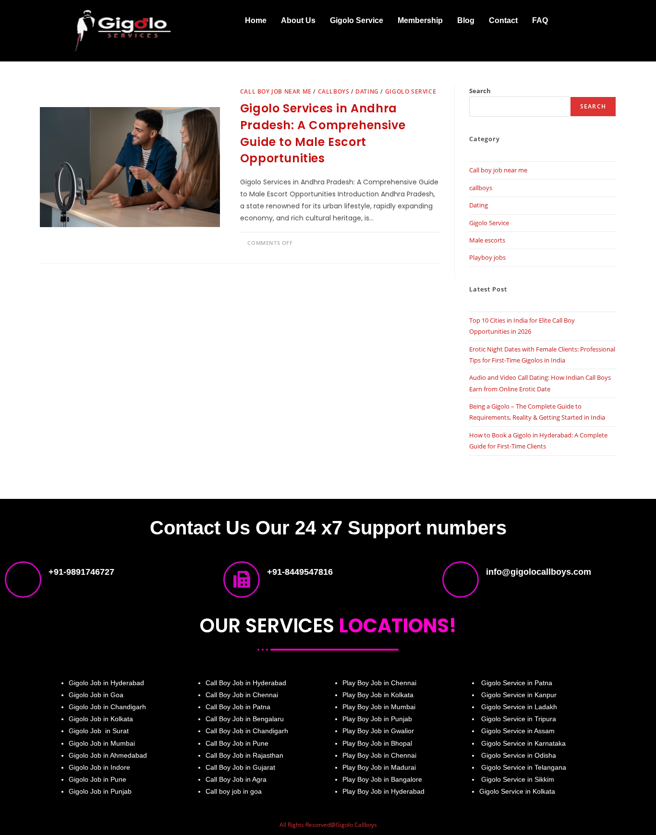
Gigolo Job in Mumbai (102, 743)
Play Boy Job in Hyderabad (383, 791)
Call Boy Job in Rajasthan (244, 755)
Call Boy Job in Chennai (242, 695)
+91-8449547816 (300, 572)
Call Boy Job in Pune (237, 743)
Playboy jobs (487, 257)
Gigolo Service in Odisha (518, 755)
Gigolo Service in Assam (517, 731)
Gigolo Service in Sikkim (516, 779)
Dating (367, 91)
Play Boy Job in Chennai (379, 683)
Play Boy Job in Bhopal (377, 743)
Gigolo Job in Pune (97, 779)
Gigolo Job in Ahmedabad (108, 755)
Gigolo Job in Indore (99, 767)
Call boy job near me (276, 91)
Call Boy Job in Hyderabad (246, 683)
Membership (420, 20)
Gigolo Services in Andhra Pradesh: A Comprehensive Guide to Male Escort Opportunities (322, 133)
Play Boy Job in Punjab (377, 719)
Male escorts (487, 240)
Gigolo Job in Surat (99, 731)
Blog (465, 20)
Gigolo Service (356, 20)
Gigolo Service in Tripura (518, 719)
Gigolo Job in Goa (96, 695)
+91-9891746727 (81, 572)
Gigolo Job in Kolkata (101, 719)
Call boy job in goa (234, 791)
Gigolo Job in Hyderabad (106, 683)
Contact (503, 20)
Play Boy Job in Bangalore (382, 779)
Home (256, 20)
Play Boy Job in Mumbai (378, 707)
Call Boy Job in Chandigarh (247, 731)
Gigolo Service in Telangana (522, 767)
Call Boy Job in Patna (238, 707)
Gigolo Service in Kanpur (519, 695)
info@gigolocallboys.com (538, 572)
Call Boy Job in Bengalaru (245, 719)
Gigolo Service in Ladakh (519, 707)
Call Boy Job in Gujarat (240, 767)
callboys (334, 91)
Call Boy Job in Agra (236, 779)
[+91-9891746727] (23, 579)
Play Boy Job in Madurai (379, 767)
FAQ (540, 20)
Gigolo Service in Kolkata (517, 791)
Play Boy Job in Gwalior (378, 731)
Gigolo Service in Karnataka (523, 743)
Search (480, 90)
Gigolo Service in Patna (515, 683)
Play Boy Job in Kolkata (377, 695)
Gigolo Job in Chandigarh (107, 707)
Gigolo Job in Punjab (100, 791)
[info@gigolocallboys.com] (460, 579)
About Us (298, 20)
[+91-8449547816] (241, 579)
